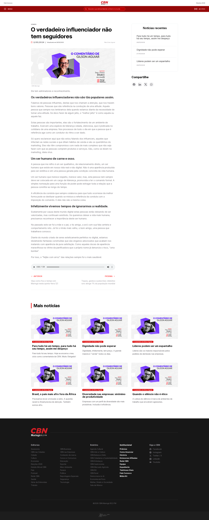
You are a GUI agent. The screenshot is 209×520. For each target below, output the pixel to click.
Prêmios (123, 449)
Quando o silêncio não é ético (150, 394)
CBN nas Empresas (67, 452)
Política (63, 473)
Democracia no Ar (97, 476)
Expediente (125, 467)
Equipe (123, 464)
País (32, 470)
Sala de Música (96, 485)
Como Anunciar (126, 452)
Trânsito (34, 485)
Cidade (34, 455)
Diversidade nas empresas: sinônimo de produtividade (103, 395)
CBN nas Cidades (38, 452)
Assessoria (35, 449)
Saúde (33, 479)
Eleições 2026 (200, 3)
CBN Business (65, 449)
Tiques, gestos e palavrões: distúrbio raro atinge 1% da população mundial (98, 282)
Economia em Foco (97, 479)
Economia (35, 461)
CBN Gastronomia (97, 464)
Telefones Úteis (127, 470)
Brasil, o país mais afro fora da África (54, 394)
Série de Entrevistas (39, 482)
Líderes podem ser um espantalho (153, 61)
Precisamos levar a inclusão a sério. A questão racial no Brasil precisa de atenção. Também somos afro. (52, 402)
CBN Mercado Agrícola (99, 467)
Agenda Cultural (96, 449)
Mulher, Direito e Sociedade (101, 482)
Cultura (34, 458)
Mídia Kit (123, 476)
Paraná (63, 470)
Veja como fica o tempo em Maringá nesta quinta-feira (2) (44, 282)
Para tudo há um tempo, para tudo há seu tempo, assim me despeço (154, 37)
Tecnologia (64, 482)
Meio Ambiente (66, 467)
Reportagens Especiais (69, 476)
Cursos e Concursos (68, 458)
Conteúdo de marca (68, 455)
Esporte (63, 464)
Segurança (64, 479)
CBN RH (93, 470)
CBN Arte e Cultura (97, 452)
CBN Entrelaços (96, 461)
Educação (64, 461)
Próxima (108, 276)
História (123, 455)
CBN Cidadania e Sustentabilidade (104, 458)
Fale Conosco (8, 3)
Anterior (38, 276)
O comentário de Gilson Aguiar (42, 342)
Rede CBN (35, 476)
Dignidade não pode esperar (151, 50)
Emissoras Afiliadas (128, 458)
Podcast (34, 473)
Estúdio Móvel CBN (38, 467)
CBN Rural (94, 473)
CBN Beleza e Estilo (98, 455)
